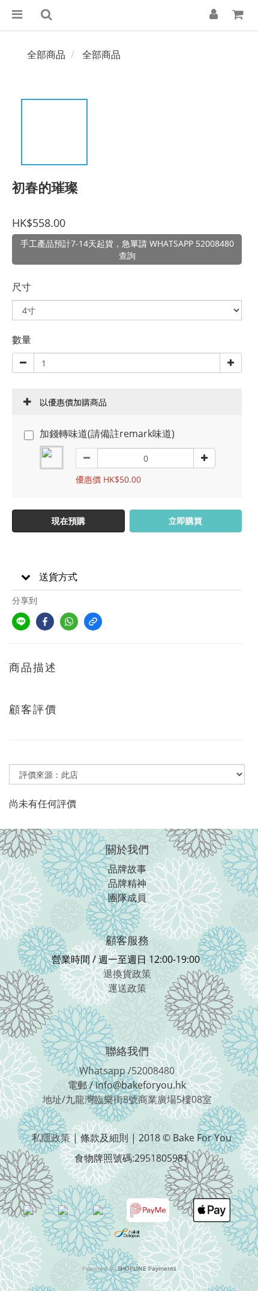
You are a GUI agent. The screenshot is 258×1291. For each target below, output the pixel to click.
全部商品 (46, 54)
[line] (21, 622)
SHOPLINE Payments (147, 1268)
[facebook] (45, 622)
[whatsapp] (69, 622)
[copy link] (93, 622)
